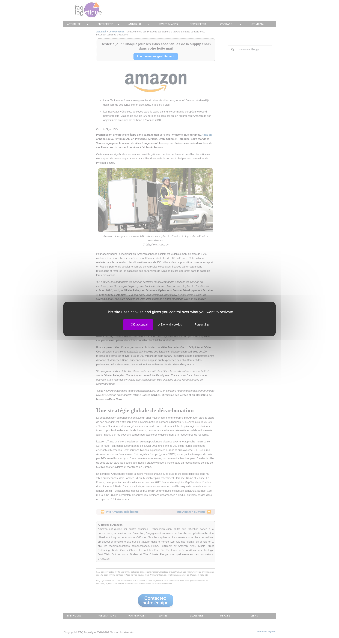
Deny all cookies (171, 324)
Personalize (202, 324)
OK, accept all (139, 324)
